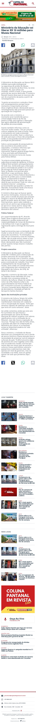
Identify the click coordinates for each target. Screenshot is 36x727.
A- (29, 25)
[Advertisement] (18, 377)
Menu (3, 3)
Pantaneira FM (16, 710)
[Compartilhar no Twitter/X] (13, 45)
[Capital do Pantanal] (18, 3)
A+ (33, 25)
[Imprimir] (33, 45)
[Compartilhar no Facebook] (3, 45)
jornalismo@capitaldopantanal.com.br (15, 695)
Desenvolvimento (15, 721)
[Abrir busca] (33, 3)
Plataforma (14, 718)
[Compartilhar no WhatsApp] (23, 45)
